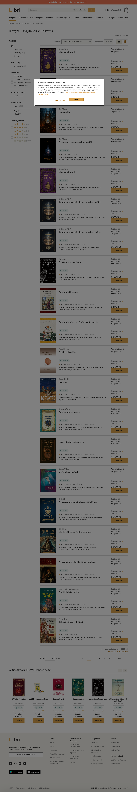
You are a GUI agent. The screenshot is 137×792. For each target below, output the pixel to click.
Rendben (77, 99)
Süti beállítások (60, 100)
